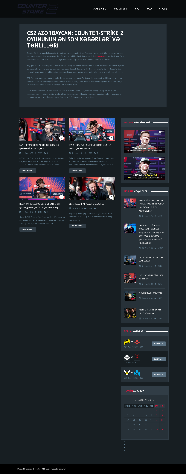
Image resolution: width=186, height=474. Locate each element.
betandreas (100, 56)
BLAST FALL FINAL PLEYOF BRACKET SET (87, 204)
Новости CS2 (120, 8)
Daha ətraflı (27, 171)
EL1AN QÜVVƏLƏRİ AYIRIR (150, 293)
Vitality (163, 8)
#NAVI (149, 8)
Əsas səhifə (99, 8)
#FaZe (138, 8)
